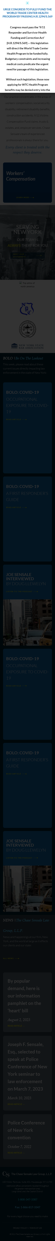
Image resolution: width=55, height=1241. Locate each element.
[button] (27, 3)
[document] (27, 620)
